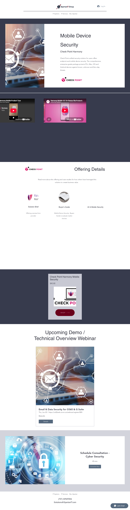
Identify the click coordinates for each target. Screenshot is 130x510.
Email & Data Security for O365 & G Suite (61, 409)
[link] (95, 454)
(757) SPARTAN (65, 499)
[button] (95, 466)
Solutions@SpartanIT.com (65, 502)
